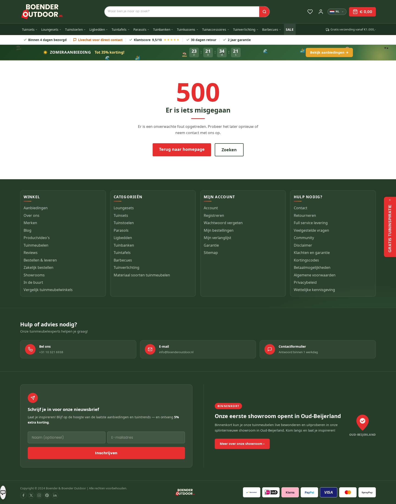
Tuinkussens (186, 29)
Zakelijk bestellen (38, 267)
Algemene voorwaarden (315, 275)
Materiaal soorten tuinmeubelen (142, 275)
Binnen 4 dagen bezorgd (47, 40)
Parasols (139, 29)
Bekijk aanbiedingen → (329, 52)
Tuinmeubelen (36, 245)
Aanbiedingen (36, 208)
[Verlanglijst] (310, 12)
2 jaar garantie (239, 40)
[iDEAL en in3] (271, 492)
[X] (31, 495)
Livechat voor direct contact (100, 40)
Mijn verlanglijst (217, 237)
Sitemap (211, 252)
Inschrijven (106, 453)
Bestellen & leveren (40, 260)
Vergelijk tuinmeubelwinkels (48, 289)
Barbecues (270, 29)
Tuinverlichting (244, 29)
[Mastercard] (348, 492)
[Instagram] (39, 495)
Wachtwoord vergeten (223, 223)
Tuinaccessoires (214, 29)
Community (304, 237)
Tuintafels (119, 29)
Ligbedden (97, 29)
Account (211, 208)
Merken (30, 223)
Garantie (211, 245)
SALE (290, 29)
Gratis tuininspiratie (390, 228)
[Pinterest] (47, 495)
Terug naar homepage (182, 149)
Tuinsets (28, 29)
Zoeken (229, 149)
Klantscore (156, 40)
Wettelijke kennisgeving (314, 289)
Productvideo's (37, 237)
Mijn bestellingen (219, 230)
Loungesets (49, 29)
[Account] (321, 12)
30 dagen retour (203, 40)
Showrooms (34, 275)
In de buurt (33, 282)
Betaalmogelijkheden (312, 267)
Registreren (214, 215)
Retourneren (305, 215)
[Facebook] (23, 495)
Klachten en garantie (312, 252)
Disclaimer (303, 245)
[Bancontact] (251, 492)
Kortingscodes (306, 260)
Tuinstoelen (74, 29)
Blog (27, 230)
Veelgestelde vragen (311, 230)
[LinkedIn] (55, 495)
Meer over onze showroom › (242, 443)
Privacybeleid (305, 282)
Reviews (31, 252)
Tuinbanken (161, 29)
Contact (300, 208)
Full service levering (311, 223)
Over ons (31, 215)
